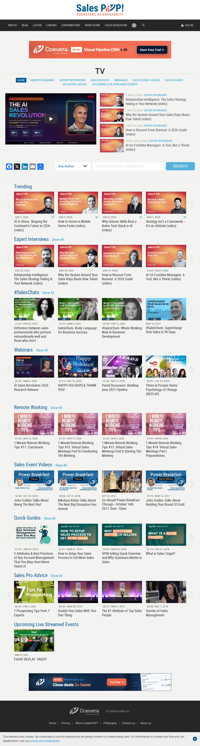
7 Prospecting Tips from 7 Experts (32, 612)
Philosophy (110, 723)
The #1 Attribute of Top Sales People (122, 612)
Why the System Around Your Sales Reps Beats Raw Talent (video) (78, 278)
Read (25, 25)
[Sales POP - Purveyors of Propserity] (100, 9)
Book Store (92, 25)
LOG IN (188, 25)
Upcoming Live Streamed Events (115, 84)
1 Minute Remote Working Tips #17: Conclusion (32, 444)
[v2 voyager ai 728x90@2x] (100, 682)
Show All (58, 239)
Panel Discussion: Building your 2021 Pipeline (120, 387)
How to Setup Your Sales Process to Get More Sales (76, 555)
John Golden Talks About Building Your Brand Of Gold (165, 502)
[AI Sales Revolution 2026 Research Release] (34, 366)
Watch (12, 25)
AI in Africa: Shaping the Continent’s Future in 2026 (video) (32, 225)
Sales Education (116, 25)
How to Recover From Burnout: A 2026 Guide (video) (117, 278)
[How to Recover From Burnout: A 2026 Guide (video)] (112, 130)
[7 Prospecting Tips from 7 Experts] (34, 592)
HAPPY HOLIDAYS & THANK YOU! (77, 387)
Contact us (128, 723)
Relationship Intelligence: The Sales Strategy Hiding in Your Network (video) (33, 278)
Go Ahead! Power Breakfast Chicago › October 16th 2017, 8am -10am (121, 504)
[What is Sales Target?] (166, 535)
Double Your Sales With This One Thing (77, 612)
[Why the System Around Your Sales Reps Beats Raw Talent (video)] (112, 115)
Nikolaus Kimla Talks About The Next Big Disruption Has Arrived (77, 504)
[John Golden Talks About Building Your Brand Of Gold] (166, 481)
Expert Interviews (72, 80)
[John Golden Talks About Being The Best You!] (34, 481)
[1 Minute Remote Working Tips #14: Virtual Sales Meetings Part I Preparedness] (166, 424)
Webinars (121, 80)
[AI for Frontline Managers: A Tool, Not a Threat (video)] (112, 145)
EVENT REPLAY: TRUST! (30, 659)
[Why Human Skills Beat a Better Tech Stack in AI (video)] (122, 203)
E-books (51, 25)
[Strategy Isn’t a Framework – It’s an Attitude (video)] (166, 203)
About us (145, 723)
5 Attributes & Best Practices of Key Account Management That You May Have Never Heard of (34, 559)
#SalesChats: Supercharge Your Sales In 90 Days (164, 329)
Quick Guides (174, 80)
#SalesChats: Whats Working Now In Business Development (122, 332)
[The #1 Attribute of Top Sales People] (122, 592)
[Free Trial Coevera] (100, 49)
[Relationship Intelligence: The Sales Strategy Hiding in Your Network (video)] (112, 100)
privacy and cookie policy (45, 741)
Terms (52, 723)
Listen (37, 25)
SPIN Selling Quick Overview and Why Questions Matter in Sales (122, 557)
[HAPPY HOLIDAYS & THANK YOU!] (78, 366)
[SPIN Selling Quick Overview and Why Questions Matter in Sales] (122, 535)
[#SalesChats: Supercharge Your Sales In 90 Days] (166, 309)
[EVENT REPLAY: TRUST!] (34, 640)
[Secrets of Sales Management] (166, 592)
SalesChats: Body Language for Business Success (77, 330)
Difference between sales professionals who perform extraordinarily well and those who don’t (32, 334)
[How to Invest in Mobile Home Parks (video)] (78, 203)
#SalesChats (100, 80)
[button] (8, 205)
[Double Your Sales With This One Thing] (78, 592)
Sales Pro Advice (75, 84)
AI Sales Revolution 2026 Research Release (31, 387)
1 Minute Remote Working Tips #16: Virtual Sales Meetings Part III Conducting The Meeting (77, 449)
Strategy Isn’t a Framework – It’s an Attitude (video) (165, 223)
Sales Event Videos (146, 80)
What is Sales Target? (160, 553)
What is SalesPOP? (86, 723)
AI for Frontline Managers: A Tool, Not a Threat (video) (165, 276)
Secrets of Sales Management (157, 612)
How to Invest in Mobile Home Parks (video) (74, 223)
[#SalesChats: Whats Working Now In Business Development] (122, 309)
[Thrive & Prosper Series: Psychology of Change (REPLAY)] (166, 366)
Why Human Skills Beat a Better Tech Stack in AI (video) (119, 225)
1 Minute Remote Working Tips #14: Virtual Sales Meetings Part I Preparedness (163, 449)
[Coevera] (88, 711)
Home (21, 80)
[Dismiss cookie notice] (195, 739)
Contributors (71, 25)
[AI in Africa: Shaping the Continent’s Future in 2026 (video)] (34, 203)
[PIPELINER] (134, 25)
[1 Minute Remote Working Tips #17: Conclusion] (34, 424)
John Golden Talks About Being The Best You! (31, 502)
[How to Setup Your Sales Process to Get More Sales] (78, 535)
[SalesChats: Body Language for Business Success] (78, 309)
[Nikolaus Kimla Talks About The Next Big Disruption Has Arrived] (78, 481)
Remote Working (42, 80)
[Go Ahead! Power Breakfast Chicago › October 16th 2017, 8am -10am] (122, 481)
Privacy (65, 723)
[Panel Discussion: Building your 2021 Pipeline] (122, 366)
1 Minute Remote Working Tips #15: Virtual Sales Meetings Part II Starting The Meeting (121, 449)
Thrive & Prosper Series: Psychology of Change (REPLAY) (162, 389)
